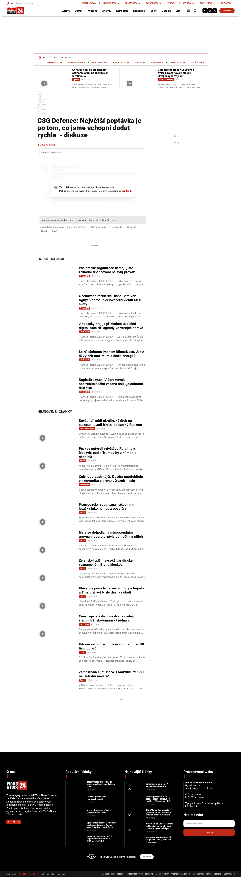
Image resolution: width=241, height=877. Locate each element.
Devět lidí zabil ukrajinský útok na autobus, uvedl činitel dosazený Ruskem (110, 422)
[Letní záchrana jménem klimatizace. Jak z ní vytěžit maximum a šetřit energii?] (57, 361)
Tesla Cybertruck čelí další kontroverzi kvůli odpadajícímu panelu (101, 784)
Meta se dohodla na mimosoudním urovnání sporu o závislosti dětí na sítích (111, 534)
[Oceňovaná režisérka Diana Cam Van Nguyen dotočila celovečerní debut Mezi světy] (57, 306)
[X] (214, 10)
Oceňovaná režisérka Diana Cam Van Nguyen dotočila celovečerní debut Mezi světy (110, 299)
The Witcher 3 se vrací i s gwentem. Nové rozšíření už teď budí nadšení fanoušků (159, 812)
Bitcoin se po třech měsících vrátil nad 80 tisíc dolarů (111, 646)
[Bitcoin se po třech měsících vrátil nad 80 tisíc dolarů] (57, 654)
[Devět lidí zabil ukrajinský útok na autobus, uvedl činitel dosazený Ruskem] (57, 430)
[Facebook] (204, 10)
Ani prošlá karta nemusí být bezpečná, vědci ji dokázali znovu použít (159, 839)
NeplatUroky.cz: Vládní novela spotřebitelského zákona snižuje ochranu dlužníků (111, 383)
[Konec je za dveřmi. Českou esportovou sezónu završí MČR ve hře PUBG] (75, 840)
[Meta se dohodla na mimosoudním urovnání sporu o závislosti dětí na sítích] (57, 542)
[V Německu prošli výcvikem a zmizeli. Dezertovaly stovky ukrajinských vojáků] (140, 78)
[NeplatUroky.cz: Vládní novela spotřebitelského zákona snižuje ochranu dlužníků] (57, 389)
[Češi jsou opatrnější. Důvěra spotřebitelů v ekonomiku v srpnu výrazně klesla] (57, 486)
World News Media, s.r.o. (29, 874)
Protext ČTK (84, 276)
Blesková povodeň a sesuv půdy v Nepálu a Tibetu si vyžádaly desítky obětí (111, 590)
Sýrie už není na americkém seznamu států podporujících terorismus (90, 73)
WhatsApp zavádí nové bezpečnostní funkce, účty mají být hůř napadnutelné (158, 799)
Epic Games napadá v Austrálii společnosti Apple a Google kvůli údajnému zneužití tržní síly (101, 826)
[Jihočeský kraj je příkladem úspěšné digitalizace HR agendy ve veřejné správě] (57, 333)
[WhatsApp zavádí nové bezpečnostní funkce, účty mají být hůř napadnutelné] (134, 800)
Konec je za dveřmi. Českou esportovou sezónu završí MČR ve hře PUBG (100, 838)
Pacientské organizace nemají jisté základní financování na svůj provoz (107, 269)
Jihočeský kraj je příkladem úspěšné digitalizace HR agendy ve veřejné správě (111, 325)
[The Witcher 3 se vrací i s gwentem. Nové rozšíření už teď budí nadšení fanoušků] (134, 813)
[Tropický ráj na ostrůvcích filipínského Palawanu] (75, 812)
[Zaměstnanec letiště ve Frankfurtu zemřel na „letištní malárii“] (57, 682)
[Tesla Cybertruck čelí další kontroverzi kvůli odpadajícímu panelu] (75, 785)
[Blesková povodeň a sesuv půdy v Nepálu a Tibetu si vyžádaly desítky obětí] (57, 598)
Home (40, 94)
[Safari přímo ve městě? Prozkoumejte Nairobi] (134, 786)
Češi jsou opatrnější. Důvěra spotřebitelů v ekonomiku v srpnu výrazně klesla (111, 478)
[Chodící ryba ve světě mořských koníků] (75, 799)
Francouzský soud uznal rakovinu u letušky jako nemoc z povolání (106, 506)
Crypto (82, 652)
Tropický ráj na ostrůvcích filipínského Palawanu (99, 811)
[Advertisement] (175, 169)
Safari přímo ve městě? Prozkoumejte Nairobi (157, 785)
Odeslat (209, 832)
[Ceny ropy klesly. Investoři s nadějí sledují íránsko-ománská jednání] (57, 626)
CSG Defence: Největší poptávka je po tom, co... (42, 103)
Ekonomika (84, 485)
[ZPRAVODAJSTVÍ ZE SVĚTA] (11, 10)
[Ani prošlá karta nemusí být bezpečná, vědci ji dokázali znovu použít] (134, 841)
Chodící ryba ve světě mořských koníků (97, 797)
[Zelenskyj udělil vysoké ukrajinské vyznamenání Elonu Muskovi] (57, 570)
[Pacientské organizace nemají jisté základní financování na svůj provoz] (57, 278)
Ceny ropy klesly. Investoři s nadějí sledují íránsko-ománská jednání (106, 618)
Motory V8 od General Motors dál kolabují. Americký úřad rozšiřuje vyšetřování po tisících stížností (159, 827)
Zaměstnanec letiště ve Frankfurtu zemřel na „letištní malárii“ (111, 673)
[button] (195, 10)
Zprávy (76, 80)
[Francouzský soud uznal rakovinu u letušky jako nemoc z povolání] (57, 514)
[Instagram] (209, 10)
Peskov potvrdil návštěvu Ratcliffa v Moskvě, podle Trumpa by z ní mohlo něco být (107, 452)
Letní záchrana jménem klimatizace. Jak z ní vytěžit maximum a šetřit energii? (111, 353)
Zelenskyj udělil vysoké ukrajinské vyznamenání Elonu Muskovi (106, 562)
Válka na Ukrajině (166, 80)
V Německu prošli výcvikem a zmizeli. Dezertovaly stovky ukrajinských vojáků (176, 73)
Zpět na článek (47, 144)
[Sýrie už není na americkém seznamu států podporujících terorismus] (55, 78)
